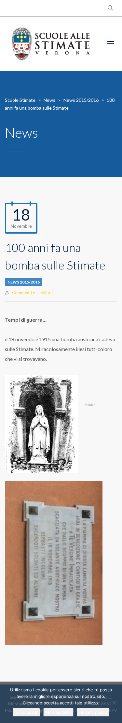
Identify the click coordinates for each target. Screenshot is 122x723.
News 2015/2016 (23, 282)
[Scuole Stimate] (51, 44)
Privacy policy (93, 712)
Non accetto (58, 712)
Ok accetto (26, 712)
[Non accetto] (114, 702)
